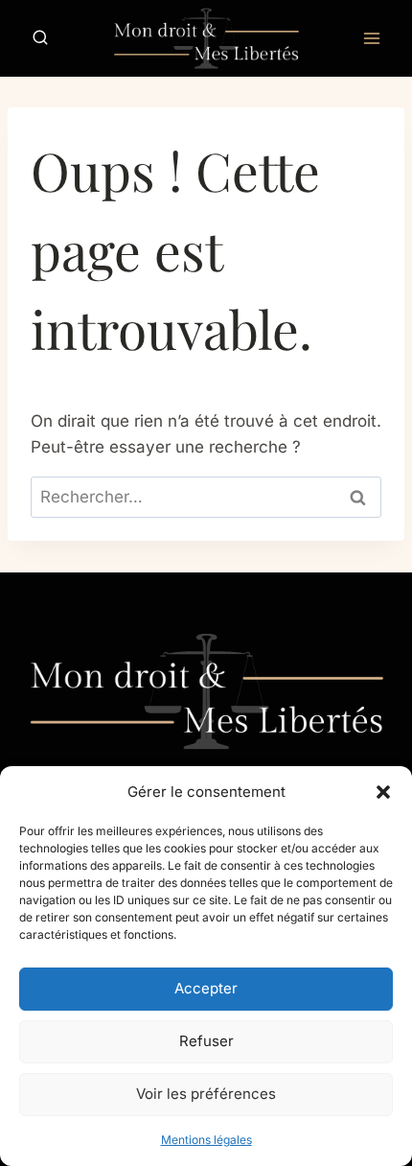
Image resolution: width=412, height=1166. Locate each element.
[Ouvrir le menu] (371, 38)
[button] (383, 792)
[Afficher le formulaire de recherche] (40, 38)
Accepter (206, 988)
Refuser (206, 1041)
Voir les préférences (206, 1093)
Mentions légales (206, 1139)
